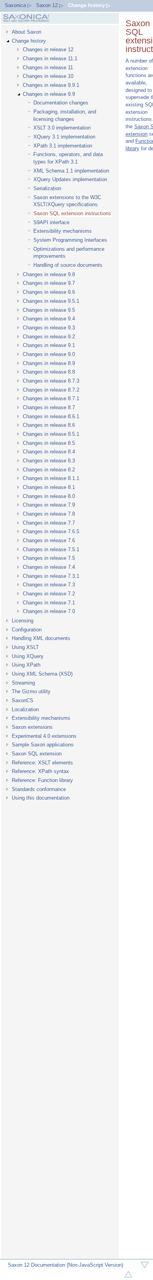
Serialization (47, 188)
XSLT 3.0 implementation (62, 128)
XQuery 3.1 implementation (64, 137)
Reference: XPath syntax (40, 771)
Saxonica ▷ (18, 5)
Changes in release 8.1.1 (51, 478)
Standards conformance (39, 789)
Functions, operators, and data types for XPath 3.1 (68, 158)
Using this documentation (40, 798)
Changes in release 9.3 (49, 328)
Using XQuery (28, 656)
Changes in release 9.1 (49, 345)
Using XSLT (25, 647)
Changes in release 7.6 (49, 540)
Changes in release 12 (48, 49)
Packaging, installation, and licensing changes (64, 115)
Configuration (27, 630)
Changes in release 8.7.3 (51, 381)
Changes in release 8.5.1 (51, 434)
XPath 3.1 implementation (62, 146)
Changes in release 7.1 (49, 603)
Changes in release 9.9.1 (51, 85)
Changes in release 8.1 (49, 487)
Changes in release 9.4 (49, 319)
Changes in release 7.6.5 (51, 531)
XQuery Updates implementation (70, 179)
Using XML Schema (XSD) (42, 674)
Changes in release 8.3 (49, 461)
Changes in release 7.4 (49, 567)
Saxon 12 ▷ (49, 5)
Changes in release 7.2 (49, 594)
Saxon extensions (32, 727)
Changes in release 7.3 (49, 585)
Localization (25, 709)
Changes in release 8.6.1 (51, 416)
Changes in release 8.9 (49, 363)
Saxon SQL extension (37, 754)
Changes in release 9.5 (49, 310)
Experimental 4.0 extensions (44, 736)
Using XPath (26, 665)
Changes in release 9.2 (49, 337)
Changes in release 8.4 (49, 452)
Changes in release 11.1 (50, 58)
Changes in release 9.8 (49, 274)
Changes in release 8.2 (49, 470)
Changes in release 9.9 (49, 94)
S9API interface (51, 222)
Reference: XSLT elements (42, 763)
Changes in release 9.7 (49, 283)
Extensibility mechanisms (62, 231)
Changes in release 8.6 (49, 425)
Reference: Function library (42, 780)
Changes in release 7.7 (49, 523)
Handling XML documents (41, 638)
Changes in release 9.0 (49, 354)
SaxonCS (22, 700)
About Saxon (26, 32)
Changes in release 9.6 (49, 292)
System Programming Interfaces (70, 240)
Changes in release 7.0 (49, 611)
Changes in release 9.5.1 (51, 301)
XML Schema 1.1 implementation (71, 171)
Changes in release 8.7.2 (51, 390)
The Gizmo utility (31, 691)
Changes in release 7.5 (49, 558)
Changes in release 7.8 (49, 514)
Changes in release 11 (48, 67)
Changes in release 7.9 (49, 505)
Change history (29, 41)
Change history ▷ (89, 5)
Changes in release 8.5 (49, 443)
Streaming (23, 683)
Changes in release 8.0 (49, 496)
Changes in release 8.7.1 (51, 398)
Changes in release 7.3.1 (51, 576)
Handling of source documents (67, 265)
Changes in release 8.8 (49, 372)
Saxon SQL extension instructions (72, 213)
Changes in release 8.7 (49, 407)
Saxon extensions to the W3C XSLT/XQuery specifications (67, 201)
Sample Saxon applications (43, 745)
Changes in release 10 (48, 76)
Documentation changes (60, 103)
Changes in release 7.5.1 (51, 549)
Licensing (22, 621)
